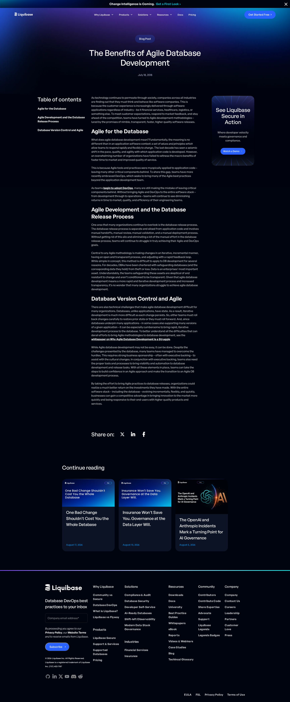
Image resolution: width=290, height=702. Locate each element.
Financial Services (136, 650)
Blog (171, 653)
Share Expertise (209, 607)
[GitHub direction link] (48, 676)
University (175, 607)
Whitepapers (177, 623)
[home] (42, 14)
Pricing (192, 14)
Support (203, 619)
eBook (172, 629)
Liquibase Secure (104, 638)
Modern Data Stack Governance (137, 627)
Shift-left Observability (140, 619)
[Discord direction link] (73, 676)
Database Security (137, 601)
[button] (103, 15)
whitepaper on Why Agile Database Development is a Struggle (130, 339)
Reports (174, 635)
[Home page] (67, 588)
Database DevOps (105, 605)
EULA (187, 694)
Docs (180, 14)
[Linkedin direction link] (133, 434)
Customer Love (231, 627)
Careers (230, 607)
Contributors (207, 595)
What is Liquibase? (105, 611)
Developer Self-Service (140, 607)
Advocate (204, 613)
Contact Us (232, 601)
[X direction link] (122, 434)
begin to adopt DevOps (118, 188)
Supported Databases (100, 652)
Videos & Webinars (180, 641)
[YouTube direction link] (67, 676)
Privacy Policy (214, 694)
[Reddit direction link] (80, 676)
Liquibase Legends (204, 627)
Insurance (131, 656)
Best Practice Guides (177, 615)
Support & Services (106, 644)
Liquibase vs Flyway (106, 617)
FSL (198, 694)
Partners (231, 619)
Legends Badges (209, 635)
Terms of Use (236, 694)
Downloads (175, 595)
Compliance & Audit (138, 595)
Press (228, 635)
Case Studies (177, 647)
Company (231, 595)
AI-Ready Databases (138, 613)
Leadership (232, 613)
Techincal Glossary (181, 659)
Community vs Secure (102, 597)
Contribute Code (209, 601)
